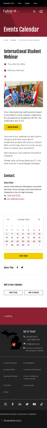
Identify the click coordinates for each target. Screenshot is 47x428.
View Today (23, 256)
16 (23, 238)
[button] (34, 11)
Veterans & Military (10, 376)
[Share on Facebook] (17, 267)
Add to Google (34, 293)
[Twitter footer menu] (27, 404)
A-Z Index (7, 385)
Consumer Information (32, 369)
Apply (27, 3)
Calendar (13, 40)
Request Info (8, 3)
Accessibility (32, 414)
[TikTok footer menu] (41, 404)
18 (34, 238)
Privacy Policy (22, 414)
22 (18, 241)
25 (34, 241)
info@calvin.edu (33, 344)
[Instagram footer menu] (5, 404)
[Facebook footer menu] (12, 404)
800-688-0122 (34, 340)
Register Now (13, 127)
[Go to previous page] (8, 219)
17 (28, 238)
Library (6, 392)
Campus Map (29, 385)
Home (6, 40)
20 (7, 241)
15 (18, 238)
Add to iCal (13, 293)
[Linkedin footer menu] (20, 404)
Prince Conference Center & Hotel (31, 377)
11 (34, 234)
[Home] (11, 8)
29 (18, 245)
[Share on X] (22, 267)
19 (39, 238)
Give (35, 3)
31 (28, 245)
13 (7, 238)
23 (23, 241)
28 (12, 245)
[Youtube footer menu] (34, 404)
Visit (19, 3)
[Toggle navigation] (40, 11)
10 (28, 234)
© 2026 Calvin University (8, 414)
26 (39, 241)
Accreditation (29, 363)
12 (39, 234)
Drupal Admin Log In (12, 420)
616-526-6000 (31, 337)
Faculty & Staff (8, 369)
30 (23, 245)
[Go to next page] (39, 219)
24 (28, 241)
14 (12, 238)
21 (12, 241)
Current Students (10, 363)
